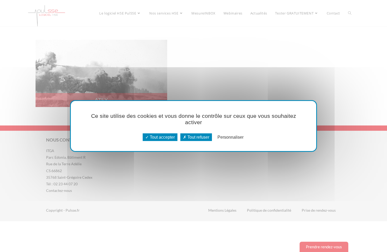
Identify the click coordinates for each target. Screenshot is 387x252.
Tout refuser (197, 137)
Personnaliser (230, 137)
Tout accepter (162, 137)
